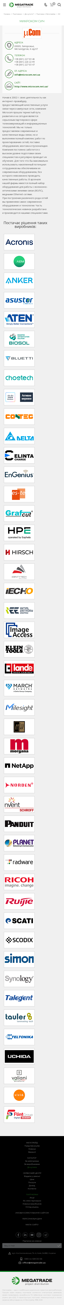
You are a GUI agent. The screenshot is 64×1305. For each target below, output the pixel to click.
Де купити (32, 1167)
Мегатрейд (32, 1143)
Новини (32, 1149)
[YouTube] (32, 1235)
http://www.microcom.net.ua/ (31, 86)
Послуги (32, 1182)
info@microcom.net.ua (27, 74)
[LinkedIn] (25, 1235)
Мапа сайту (32, 1224)
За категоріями (32, 1161)
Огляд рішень (32, 1207)
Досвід (32, 1185)
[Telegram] (45, 1235)
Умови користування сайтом (32, 1213)
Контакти (32, 1188)
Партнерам (32, 1194)
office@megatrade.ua (34, 1263)
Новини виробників (32, 1204)
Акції (32, 1197)
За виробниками (32, 1164)
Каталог (32, 1158)
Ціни (32, 1179)
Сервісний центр (32, 1173)
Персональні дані (32, 1219)
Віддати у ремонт (32, 1176)
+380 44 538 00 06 (33, 1259)
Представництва (32, 1146)
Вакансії (32, 1152)
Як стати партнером (32, 1201)
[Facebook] (18, 1235)
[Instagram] (38, 1235)
